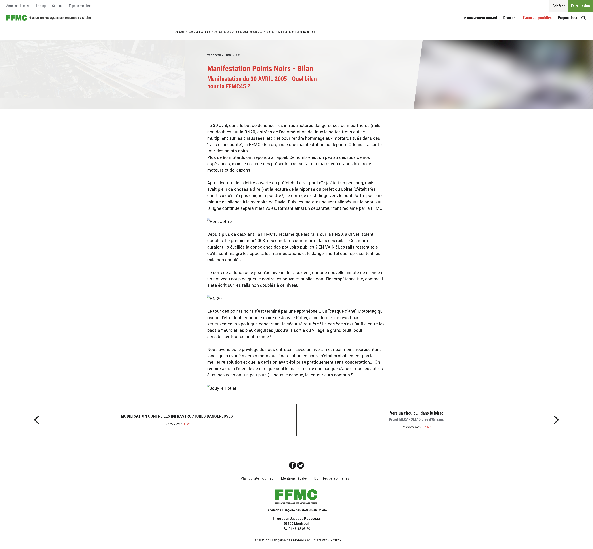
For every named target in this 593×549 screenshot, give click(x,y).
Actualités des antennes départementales (238, 31)
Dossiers (509, 17)
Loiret (270, 31)
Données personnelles (331, 478)
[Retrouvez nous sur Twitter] (300, 465)
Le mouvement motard (479, 17)
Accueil (48, 18)
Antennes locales (17, 6)
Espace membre (80, 6)
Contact (57, 6)
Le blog (41, 6)
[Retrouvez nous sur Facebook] (292, 465)
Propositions (567, 17)
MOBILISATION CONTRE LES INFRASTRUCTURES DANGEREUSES (177, 416)
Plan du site (250, 478)
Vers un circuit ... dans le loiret (416, 416)
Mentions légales (294, 478)
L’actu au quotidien (537, 17)
